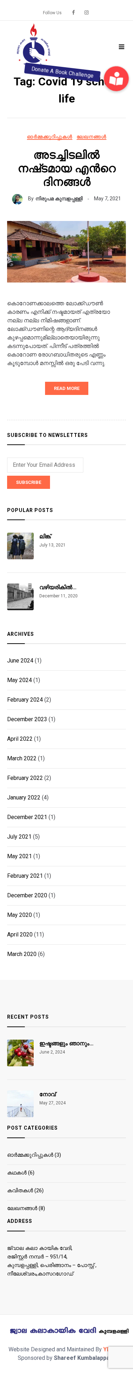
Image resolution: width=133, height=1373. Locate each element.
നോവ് (47, 1094)
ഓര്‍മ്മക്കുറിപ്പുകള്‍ (49, 136)
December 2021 (27, 817)
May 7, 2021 (107, 198)
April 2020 (20, 934)
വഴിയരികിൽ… (58, 587)
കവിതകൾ (20, 1190)
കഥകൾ (17, 1172)
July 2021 (19, 836)
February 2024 (25, 699)
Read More (66, 388)
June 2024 (20, 660)
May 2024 (19, 680)
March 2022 (22, 758)
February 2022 (25, 778)
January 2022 (23, 797)
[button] (116, 79)
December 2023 (27, 719)
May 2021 (19, 856)
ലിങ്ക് (45, 536)
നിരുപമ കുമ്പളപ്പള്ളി (59, 198)
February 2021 (25, 875)
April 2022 (20, 738)
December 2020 (27, 895)
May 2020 (19, 915)
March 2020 (22, 954)
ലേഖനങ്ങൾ (91, 136)
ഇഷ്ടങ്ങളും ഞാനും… (66, 1043)
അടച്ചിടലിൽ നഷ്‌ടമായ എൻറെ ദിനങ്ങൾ (67, 168)
